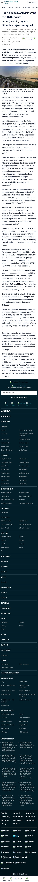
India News (26, 7)
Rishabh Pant (5, 454)
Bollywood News (6, 501)
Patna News (5, 488)
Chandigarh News (6, 470)
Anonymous (7, 44)
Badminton (4, 630)
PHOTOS (4, 580)
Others (3, 637)
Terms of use (30, 821)
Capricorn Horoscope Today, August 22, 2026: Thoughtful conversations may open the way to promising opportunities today (27, 781)
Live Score (4, 442)
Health (3, 552)
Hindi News (22, 736)
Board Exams (23, 529)
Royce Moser (5, 713)
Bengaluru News (6, 467)
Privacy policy (5, 825)
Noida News (23, 485)
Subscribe (32, 2)
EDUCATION (5, 525)
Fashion (3, 548)
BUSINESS (4, 575)
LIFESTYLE (4, 541)
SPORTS (3, 627)
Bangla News (23, 733)
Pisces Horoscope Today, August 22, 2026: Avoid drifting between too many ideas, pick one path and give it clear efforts (27, 767)
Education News (24, 536)
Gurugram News (24, 474)
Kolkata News (5, 481)
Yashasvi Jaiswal (24, 451)
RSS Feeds (16, 832)
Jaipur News (23, 477)
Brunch (21, 545)
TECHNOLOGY (6, 621)
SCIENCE (4, 601)
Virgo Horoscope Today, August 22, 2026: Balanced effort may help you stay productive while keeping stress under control (27, 808)
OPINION (4, 606)
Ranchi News (5, 492)
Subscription (5, 828)
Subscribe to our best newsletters (19, 396)
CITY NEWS (5, 463)
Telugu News (5, 736)
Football (21, 630)
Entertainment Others (26, 511)
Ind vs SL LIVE (23, 454)
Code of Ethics (30, 828)
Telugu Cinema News (7, 508)
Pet (2, 559)
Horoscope (4, 520)
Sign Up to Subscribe (19, 406)
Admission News (6, 529)
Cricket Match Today (25, 438)
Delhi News (4, 474)
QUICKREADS (5, 658)
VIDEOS (3, 585)
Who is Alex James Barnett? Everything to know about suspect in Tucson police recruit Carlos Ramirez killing (9, 767)
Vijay (2, 690)
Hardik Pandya (5, 451)
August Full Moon (24, 699)
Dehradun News (24, 470)
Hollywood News (24, 501)
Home (3, 7)
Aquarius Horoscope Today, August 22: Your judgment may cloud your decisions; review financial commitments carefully (9, 780)
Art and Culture (6, 545)
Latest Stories (7, 747)
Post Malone (23, 690)
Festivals (21, 548)
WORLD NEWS (6, 424)
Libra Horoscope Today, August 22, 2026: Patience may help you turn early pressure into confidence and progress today (8, 808)
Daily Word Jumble (7, 676)
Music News (5, 504)
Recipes (21, 552)
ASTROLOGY (5, 516)
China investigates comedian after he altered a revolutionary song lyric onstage (27, 753)
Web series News (6, 511)
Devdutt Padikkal (24, 447)
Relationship (5, 555)
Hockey (3, 634)
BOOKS (3, 643)
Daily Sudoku (5, 672)
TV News (22, 508)
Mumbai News (5, 485)
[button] (2, 2)
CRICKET (4, 435)
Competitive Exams (7, 532)
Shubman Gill (5, 447)
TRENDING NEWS (7, 686)
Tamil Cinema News (25, 504)
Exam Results (5, 536)
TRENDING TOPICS (7, 719)
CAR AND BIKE (6, 616)
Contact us (16, 821)
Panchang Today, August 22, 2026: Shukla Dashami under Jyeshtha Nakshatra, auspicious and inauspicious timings (9, 755)
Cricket (18, 7)
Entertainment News (7, 733)
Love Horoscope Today (8, 699)
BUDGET (4, 590)
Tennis (21, 634)
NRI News (4, 740)
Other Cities (23, 492)
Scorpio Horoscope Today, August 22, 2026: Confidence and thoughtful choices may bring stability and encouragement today (27, 795)
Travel (21, 555)
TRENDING (4, 569)
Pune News (22, 488)
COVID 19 (4, 663)
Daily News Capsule (8, 400)
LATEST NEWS (5, 419)
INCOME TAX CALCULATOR (10, 681)
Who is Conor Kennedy (8, 693)
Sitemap (3, 832)
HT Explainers (23, 740)
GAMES (3, 669)
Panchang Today (6, 702)
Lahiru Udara (23, 458)
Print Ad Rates (17, 828)
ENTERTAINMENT (7, 497)
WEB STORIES (5, 564)
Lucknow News (24, 481)
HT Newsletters (30, 825)
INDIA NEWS (5, 429)
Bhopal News (23, 467)
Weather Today (18, 825)
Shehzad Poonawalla (25, 708)
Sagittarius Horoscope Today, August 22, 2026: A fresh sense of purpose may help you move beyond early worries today (9, 795)
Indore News (5, 477)
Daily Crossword (24, 672)
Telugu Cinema (23, 729)
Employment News (25, 532)
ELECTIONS (5, 653)
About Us (4, 821)
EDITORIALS (5, 611)
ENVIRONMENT (6, 595)
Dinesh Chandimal (6, 458)
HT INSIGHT (5, 648)
